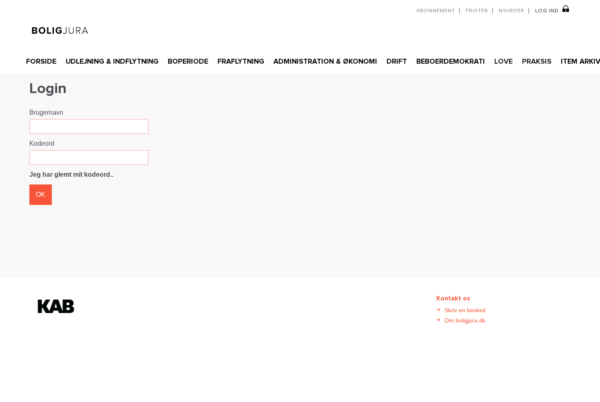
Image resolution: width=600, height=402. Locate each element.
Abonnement (435, 10)
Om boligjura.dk (464, 320)
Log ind (547, 10)
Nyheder (511, 10)
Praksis (536, 61)
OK (40, 194)
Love (503, 61)
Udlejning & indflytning (112, 61)
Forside (41, 61)
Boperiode (188, 61)
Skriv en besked (465, 310)
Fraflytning (241, 61)
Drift (397, 61)
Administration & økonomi (325, 61)
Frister (477, 10)
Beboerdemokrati (450, 61)
